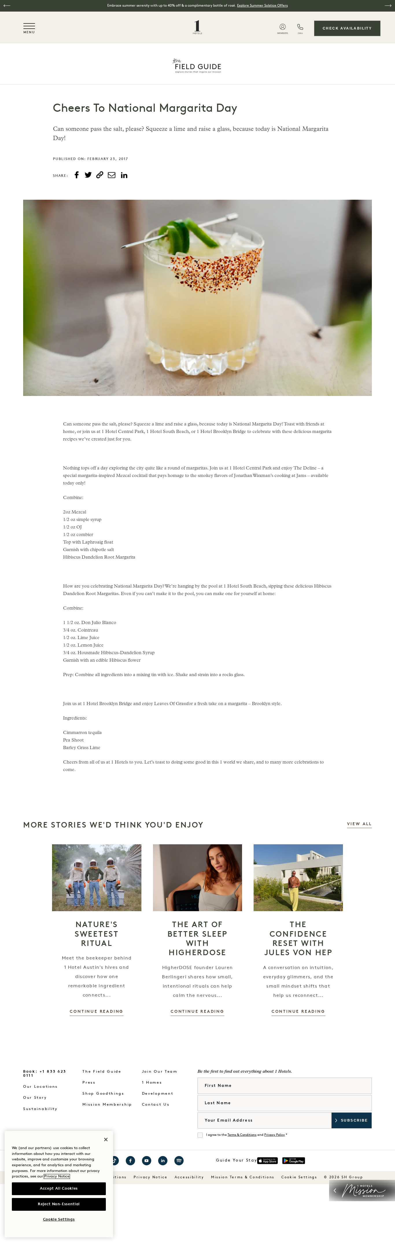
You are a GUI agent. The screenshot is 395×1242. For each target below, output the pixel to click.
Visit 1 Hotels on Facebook (130, 1160)
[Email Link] (111, 175)
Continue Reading (96, 1012)
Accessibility (189, 1177)
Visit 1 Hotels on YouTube (146, 1160)
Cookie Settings (299, 1177)
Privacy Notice (151, 1177)
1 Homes (152, 1083)
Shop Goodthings (103, 1094)
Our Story (35, 1098)
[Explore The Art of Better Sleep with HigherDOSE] (197, 877)
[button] (6, 5)
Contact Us (156, 1105)
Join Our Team (160, 1072)
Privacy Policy (274, 1135)
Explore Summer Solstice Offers (262, 6)
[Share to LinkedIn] (124, 175)
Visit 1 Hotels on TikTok (114, 1160)
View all (359, 824)
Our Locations (40, 1087)
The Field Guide (101, 1072)
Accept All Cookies (59, 1188)
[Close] (105, 1139)
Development (157, 1094)
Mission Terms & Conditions (242, 1177)
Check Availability (347, 28)
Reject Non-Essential (59, 1204)
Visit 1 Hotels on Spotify (179, 1160)
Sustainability (40, 1109)
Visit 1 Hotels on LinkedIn (162, 1160)
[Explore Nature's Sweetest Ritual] (96, 877)
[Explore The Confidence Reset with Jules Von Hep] (298, 877)
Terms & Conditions (242, 1135)
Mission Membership (107, 1105)
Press (89, 1083)
